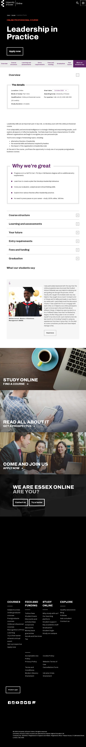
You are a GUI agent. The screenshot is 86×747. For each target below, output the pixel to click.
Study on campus (50, 633)
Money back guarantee (30, 632)
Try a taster (36, 502)
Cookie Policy (48, 656)
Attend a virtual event (13, 639)
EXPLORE (66, 602)
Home (8, 15)
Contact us (20, 502)
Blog (62, 613)
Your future (69, 63)
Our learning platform (48, 617)
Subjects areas (13, 610)
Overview (4, 63)
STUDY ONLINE (48, 604)
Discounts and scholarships (31, 620)
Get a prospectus (17, 426)
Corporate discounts (29, 626)
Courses (13, 15)
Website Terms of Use (50, 663)
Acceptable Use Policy (31, 657)
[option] (43, 309)
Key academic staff (50, 625)
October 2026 (59, 90)
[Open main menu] (83, 3)
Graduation (61, 63)
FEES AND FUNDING (31, 604)
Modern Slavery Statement (31, 674)
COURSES (13, 602)
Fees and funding (51, 63)
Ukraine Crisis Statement (48, 674)
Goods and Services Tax (33, 637)
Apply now (15, 51)
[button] (77, 3)
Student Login (13, 690)
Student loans (31, 616)
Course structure (13, 63)
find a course (14, 384)
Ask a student (66, 618)
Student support (50, 622)
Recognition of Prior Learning (15, 631)
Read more (50, 333)
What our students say (79, 63)
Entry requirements (40, 63)
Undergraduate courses (13, 614)
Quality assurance (67, 610)
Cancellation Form (50, 667)
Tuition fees (30, 613)
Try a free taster (14, 635)
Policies (63, 615)
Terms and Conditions (29, 668)
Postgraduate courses (13, 619)
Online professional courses (15, 625)
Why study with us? (51, 613)
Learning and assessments (26, 63)
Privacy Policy (31, 662)
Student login (48, 630)
